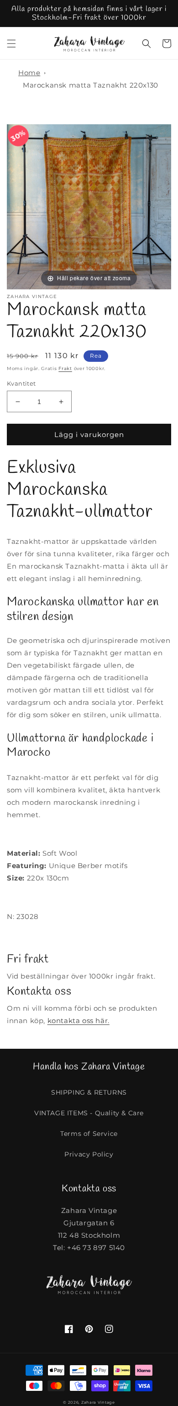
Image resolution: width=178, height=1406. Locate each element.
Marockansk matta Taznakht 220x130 (90, 85)
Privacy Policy (88, 1154)
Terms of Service (89, 1133)
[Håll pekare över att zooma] (89, 206)
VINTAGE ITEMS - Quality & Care (89, 1113)
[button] (11, 43)
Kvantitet (21, 383)
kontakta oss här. (78, 1020)
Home (29, 72)
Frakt (65, 368)
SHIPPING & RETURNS (89, 1092)
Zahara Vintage (98, 1402)
